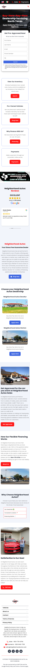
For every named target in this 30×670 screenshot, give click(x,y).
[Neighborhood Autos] (4, 6)
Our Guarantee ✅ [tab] (9, 509)
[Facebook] (9, 651)
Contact (5, 615)
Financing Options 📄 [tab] (10, 516)
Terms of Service (8, 619)
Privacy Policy (7, 622)
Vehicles (5, 608)
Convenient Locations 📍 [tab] (11, 513)
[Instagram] (17, 651)
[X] (13, 651)
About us (6, 611)
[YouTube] (21, 651)
